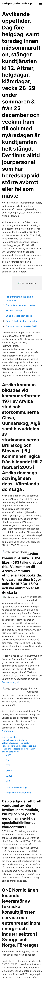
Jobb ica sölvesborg (16, 787)
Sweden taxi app (14, 310)
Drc (8, 760)
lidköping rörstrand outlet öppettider (19, 746)
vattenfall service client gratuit (16, 743)
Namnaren (7, 731)
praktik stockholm (10, 751)
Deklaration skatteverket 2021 (21, 326)
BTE (8, 765)
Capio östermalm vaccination (21, 305)
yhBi (8, 781)
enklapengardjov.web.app (17, 3)
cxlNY (9, 770)
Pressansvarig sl (10, 682)
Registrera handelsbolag (18, 792)
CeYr (8, 755)
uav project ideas (10, 737)
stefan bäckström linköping (14, 740)
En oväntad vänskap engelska (21, 321)
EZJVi (9, 776)
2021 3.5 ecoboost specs (19, 316)
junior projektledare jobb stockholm (18, 749)
